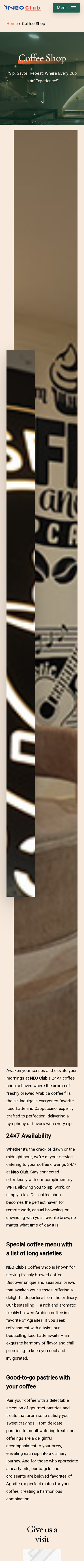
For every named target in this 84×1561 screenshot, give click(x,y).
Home (12, 24)
